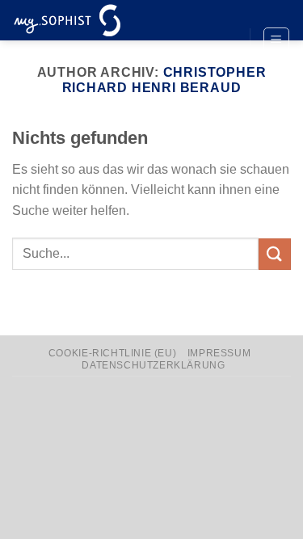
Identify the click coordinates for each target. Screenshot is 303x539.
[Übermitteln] (275, 254)
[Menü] (276, 40)
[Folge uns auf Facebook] (222, 13)
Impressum (219, 353)
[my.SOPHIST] (93, 20)
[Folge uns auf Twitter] (222, 41)
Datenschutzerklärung (153, 365)
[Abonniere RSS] (222, 68)
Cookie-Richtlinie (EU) (112, 353)
